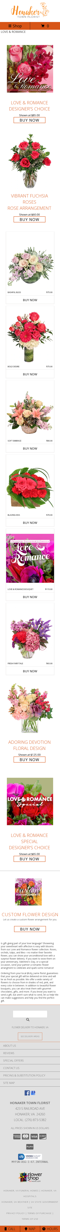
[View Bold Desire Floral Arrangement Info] (30, 335)
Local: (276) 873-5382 (30, 1120)
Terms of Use (30, 1218)
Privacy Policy (15, 1213)
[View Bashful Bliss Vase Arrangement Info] (30, 261)
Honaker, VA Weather (15, 1201)
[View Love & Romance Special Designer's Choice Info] (30, 801)
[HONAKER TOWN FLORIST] (30, 17)
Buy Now (29, 120)
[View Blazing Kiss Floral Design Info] (30, 484)
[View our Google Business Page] (33, 1094)
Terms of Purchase (40, 1213)
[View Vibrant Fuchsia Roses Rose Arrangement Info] (30, 162)
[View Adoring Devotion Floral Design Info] (30, 708)
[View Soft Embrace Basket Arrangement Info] (30, 409)
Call (11, 1229)
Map (31, 1229)
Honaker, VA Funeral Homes (21, 1190)
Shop (17, 25)
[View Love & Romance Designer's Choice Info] (30, 68)
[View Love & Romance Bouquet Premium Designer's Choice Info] (30, 558)
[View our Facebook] (27, 1094)
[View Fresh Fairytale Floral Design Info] (30, 632)
